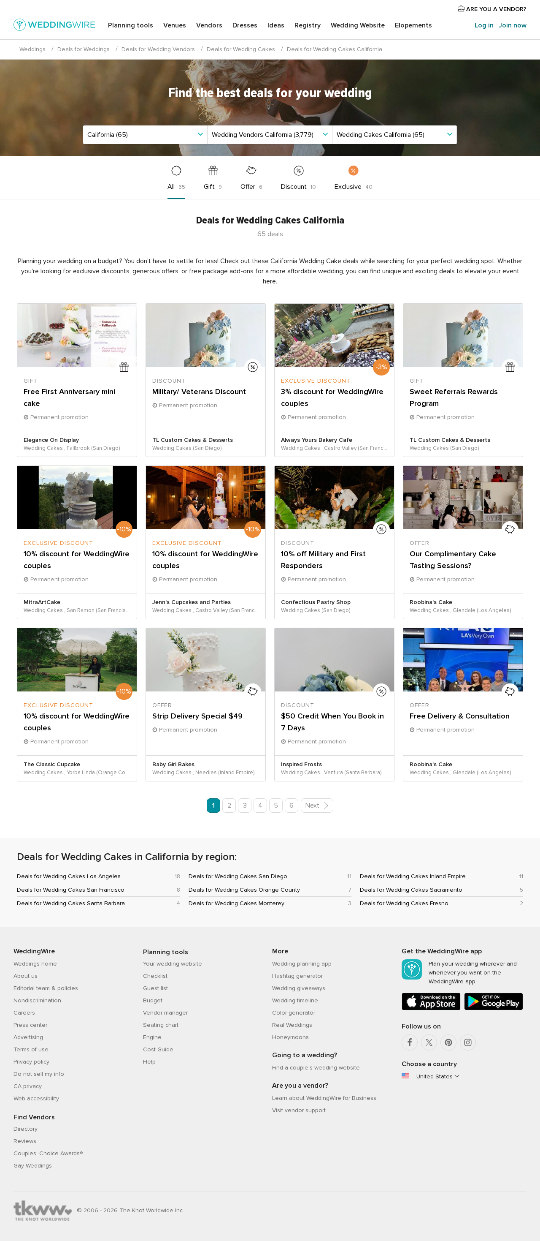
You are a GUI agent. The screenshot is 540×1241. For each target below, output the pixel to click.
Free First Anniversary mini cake (69, 397)
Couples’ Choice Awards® (48, 1153)
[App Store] (431, 1008)
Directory (26, 1128)
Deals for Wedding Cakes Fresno (404, 903)
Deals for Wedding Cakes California (334, 49)
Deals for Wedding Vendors (158, 49)
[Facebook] (410, 1042)
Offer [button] (251, 186)
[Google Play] (493, 1008)
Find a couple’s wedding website (316, 1067)
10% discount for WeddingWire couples (77, 559)
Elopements (413, 25)
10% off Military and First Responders (323, 559)
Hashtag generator (297, 976)
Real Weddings (292, 1025)
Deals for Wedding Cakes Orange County (244, 889)
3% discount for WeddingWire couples (332, 397)
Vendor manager (165, 1012)
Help (149, 1061)
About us (26, 976)
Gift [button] (213, 186)
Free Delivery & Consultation (460, 716)
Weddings (32, 49)
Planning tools (130, 25)
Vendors (209, 25)
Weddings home (35, 963)
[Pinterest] (448, 1042)
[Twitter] (429, 1042)
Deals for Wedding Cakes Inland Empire (413, 876)
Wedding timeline (295, 1000)
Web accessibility (36, 1098)
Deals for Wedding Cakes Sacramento (411, 889)
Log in (484, 25)
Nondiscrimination (37, 1000)
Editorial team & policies (46, 988)
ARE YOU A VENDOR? (495, 9)
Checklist (155, 976)
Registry (307, 25)
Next (313, 805)
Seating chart (160, 1025)
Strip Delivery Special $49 (197, 716)
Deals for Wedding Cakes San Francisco (70, 889)
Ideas (275, 25)
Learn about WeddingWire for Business (324, 1098)
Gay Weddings (33, 1165)
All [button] (176, 186)
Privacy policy (31, 1061)
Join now (512, 25)
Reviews (25, 1141)
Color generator (293, 1012)
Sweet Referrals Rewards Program (454, 397)
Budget (152, 1000)
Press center (30, 1025)
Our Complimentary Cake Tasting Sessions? (453, 559)
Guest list (155, 988)
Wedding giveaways (298, 988)
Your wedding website (172, 963)
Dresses (244, 25)
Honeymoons (290, 1037)
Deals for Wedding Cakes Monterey (236, 903)
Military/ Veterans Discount (199, 391)
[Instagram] (468, 1042)
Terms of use (31, 1049)
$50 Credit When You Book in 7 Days (332, 721)
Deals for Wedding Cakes (241, 49)
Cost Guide (158, 1049)
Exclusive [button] (354, 186)
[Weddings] (54, 26)
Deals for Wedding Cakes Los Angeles (69, 876)
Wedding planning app (302, 963)
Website (358, 25)
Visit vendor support (299, 1110)
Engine (152, 1037)
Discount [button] (298, 186)
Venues (174, 25)
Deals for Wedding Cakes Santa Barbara (71, 903)
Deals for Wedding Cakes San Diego (238, 876)
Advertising (28, 1037)
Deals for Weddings (83, 49)
